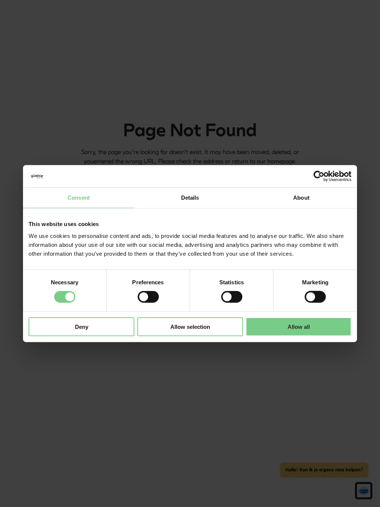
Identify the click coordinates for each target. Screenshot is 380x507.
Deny (81, 326)
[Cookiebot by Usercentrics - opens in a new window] (318, 176)
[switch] (148, 297)
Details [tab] (190, 197)
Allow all (299, 326)
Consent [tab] (79, 197)
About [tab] (301, 197)
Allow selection (190, 326)
